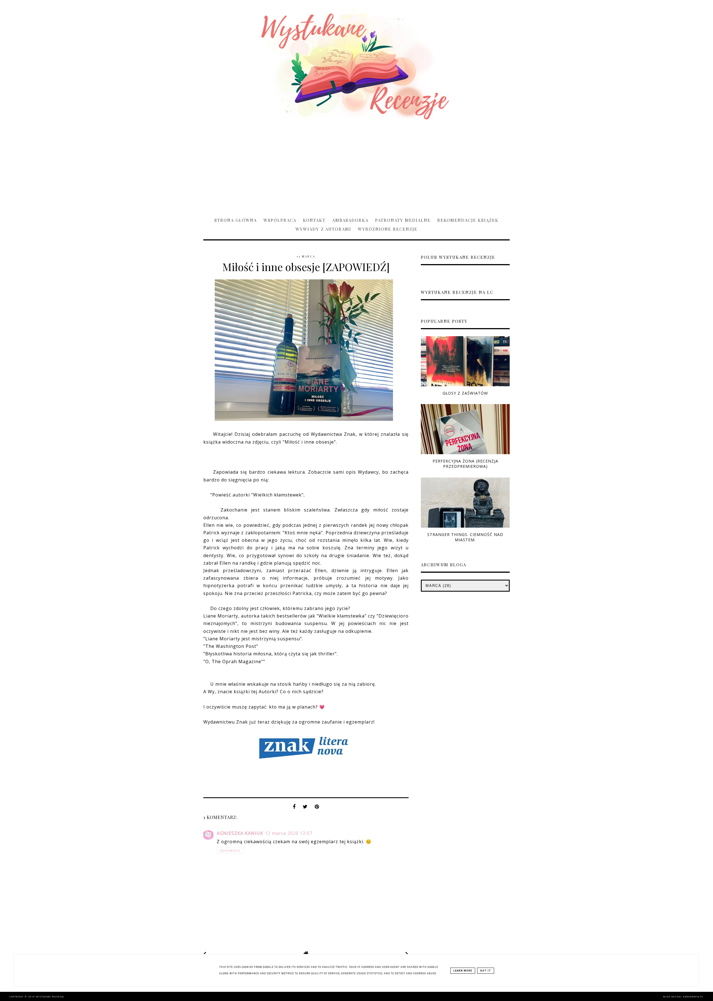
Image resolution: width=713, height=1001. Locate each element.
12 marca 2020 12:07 (288, 833)
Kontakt (314, 220)
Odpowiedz (230, 851)
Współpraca (279, 220)
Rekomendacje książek (468, 220)
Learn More (462, 970)
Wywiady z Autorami (323, 229)
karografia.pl (693, 996)
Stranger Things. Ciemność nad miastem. (465, 537)
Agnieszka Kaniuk (240, 833)
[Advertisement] (356, 166)
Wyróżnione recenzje (387, 229)
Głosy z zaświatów (465, 393)
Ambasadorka (350, 220)
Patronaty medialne (403, 220)
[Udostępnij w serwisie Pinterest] (317, 808)
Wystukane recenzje (50, 996)
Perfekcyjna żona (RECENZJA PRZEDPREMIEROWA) (465, 463)
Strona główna (235, 220)
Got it (485, 970)
